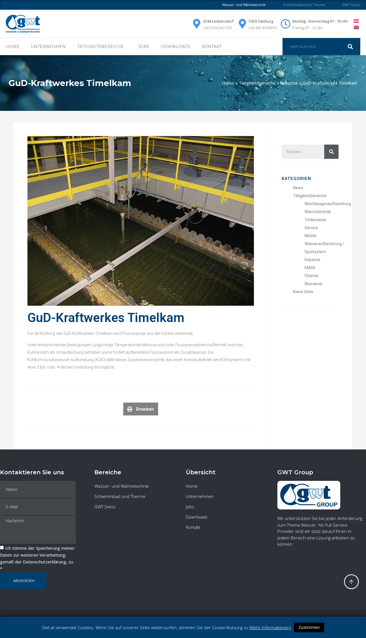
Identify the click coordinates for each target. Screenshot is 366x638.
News (298, 187)
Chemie (312, 275)
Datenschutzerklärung (44, 562)
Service (311, 227)
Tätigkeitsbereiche (257, 83)
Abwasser (314, 283)
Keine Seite (303, 291)
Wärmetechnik (318, 211)
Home (12, 46)
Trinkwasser (316, 219)
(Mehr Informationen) (270, 627)
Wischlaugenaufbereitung (328, 203)
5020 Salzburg (261, 21)
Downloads (175, 46)
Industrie (289, 83)
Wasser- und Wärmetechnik (121, 486)
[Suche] (353, 46)
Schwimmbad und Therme (304, 5)
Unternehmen (48, 46)
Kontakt (212, 46)
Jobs (143, 46)
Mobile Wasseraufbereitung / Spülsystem (324, 243)
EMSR (310, 267)
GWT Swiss (351, 5)
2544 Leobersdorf (218, 21)
